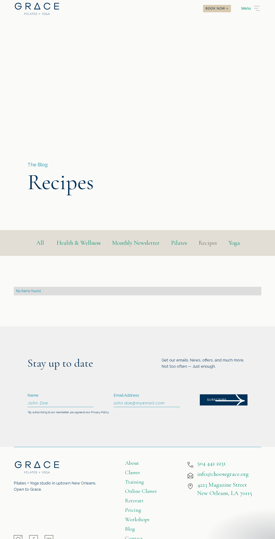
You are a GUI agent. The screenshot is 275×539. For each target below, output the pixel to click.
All (40, 242)
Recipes (208, 242)
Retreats (134, 500)
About (132, 463)
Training (134, 481)
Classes (132, 472)
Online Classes (141, 491)
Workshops (137, 519)
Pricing (133, 510)
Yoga (234, 242)
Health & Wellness (79, 242)
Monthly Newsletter (135, 242)
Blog (130, 528)
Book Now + (217, 8)
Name (33, 395)
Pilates (179, 242)
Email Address (126, 395)
